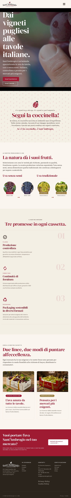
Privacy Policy (44, 481)
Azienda (24, 465)
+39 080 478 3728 (44, 472)
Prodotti (24, 467)
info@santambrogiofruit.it (45, 476)
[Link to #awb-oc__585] (64, 4)
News (23, 469)
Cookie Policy (43, 484)
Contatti (24, 471)
